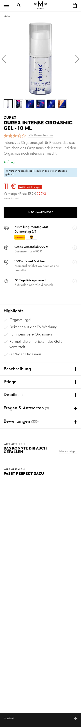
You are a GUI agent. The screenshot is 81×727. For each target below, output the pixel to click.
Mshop (7, 16)
